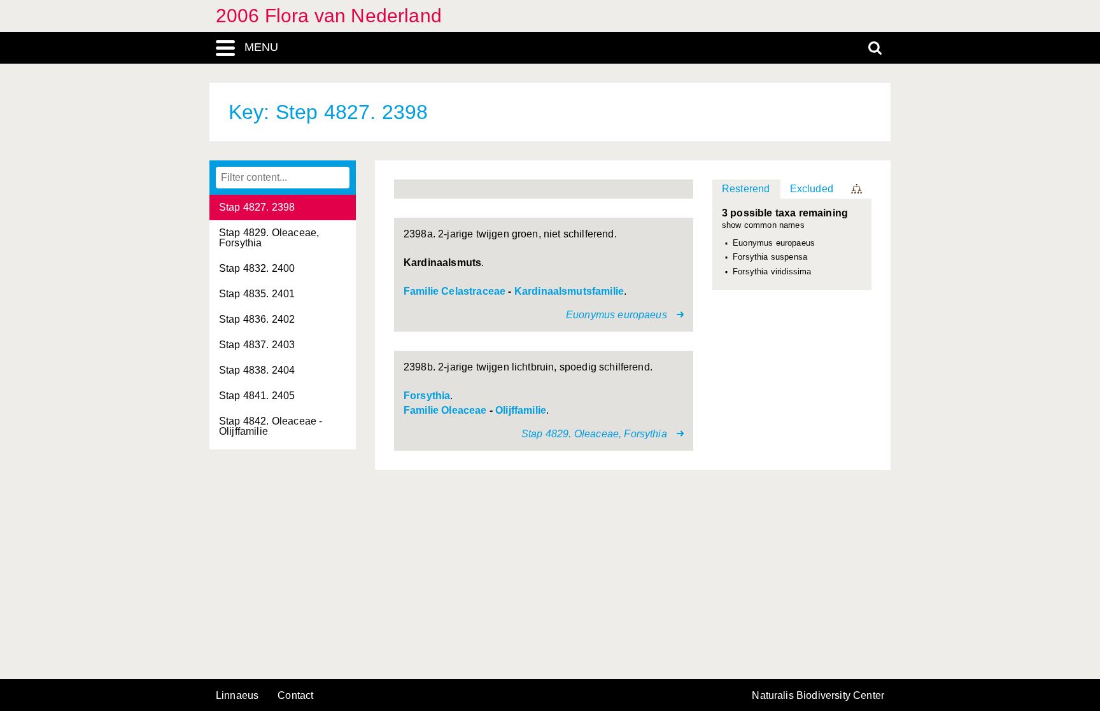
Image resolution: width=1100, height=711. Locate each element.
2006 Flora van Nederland (329, 15)
